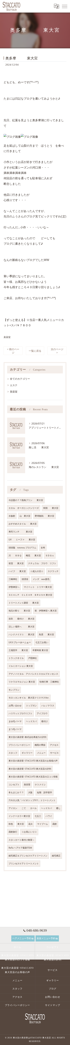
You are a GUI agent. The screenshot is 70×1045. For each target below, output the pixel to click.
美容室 (7, 337)
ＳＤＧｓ (49, 555)
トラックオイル (16, 658)
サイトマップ (52, 1005)
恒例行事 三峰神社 (49, 681)
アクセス (54, 745)
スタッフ (13, 752)
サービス (54, 752)
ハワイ (49, 816)
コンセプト (14, 784)
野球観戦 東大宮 (44, 516)
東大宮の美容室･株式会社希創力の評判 (27, 737)
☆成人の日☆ (36, 571)
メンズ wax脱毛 (41, 579)
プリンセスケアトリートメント (24, 863)
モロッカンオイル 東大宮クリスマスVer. (29, 697)
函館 (54, 824)
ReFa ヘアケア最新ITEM (20, 847)
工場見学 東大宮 (18, 650)
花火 (30, 824)
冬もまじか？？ (16, 792)
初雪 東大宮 (16, 563)
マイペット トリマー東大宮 (38, 587)
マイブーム (42, 824)
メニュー (41, 752)
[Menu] (64, 6)
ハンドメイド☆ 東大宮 (21, 634)
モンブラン (14, 689)
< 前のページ (13, 350)
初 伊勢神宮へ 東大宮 (46, 610)
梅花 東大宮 (33, 555)
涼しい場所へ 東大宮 (21, 626)
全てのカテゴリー (20, 378)
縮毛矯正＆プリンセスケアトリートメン (28, 855)
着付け (44, 721)
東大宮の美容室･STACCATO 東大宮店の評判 (30, 768)
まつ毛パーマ (15, 729)
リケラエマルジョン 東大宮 (22, 681)
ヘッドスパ (31, 721)
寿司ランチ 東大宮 (20, 531)
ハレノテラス (47, 705)
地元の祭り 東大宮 (19, 610)
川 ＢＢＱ (15, 555)
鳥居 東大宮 (46, 634)
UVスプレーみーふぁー (20, 642)
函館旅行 (13, 831)
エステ (13, 385)
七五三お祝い (41, 642)
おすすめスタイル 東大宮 (23, 523)
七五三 (38, 816)
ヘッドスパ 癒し (50, 808)
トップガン (31, 705)
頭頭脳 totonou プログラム (22, 547)
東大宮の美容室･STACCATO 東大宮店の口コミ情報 (33, 776)
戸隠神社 (32, 658)
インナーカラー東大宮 (19, 816)
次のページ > (57, 350)
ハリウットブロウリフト (20, 713)
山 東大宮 (25, 516)
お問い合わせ (15, 705)
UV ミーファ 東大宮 (22, 539)
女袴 (43, 547)
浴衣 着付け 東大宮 (21, 618)
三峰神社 (13, 579)
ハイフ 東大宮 (17, 571)
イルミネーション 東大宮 (21, 666)
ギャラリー (27, 752)
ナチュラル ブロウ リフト (42, 563)
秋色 (11, 824)
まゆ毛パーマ (15, 721)
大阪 (30, 792)
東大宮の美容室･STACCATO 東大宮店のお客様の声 (33, 760)
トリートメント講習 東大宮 (24, 602)
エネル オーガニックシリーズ (24, 508)
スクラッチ (53, 571)
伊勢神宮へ (14, 587)
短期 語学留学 (44, 792)
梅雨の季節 (40, 745)
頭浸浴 (25, 579)
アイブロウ (42, 713)
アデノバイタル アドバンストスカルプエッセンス (33, 673)
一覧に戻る (35, 350)
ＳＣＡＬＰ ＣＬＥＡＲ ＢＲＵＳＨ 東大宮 (30, 595)
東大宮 (20, 824)
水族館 (12, 516)
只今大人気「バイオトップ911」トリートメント (32, 800)
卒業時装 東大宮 (40, 650)
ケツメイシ (40, 784)
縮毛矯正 (56, 855)
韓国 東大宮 (50, 508)
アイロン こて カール (23, 808)
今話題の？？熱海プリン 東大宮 (26, 500)
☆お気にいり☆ (29, 831)
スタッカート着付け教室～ (21, 840)
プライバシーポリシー (19, 745)
